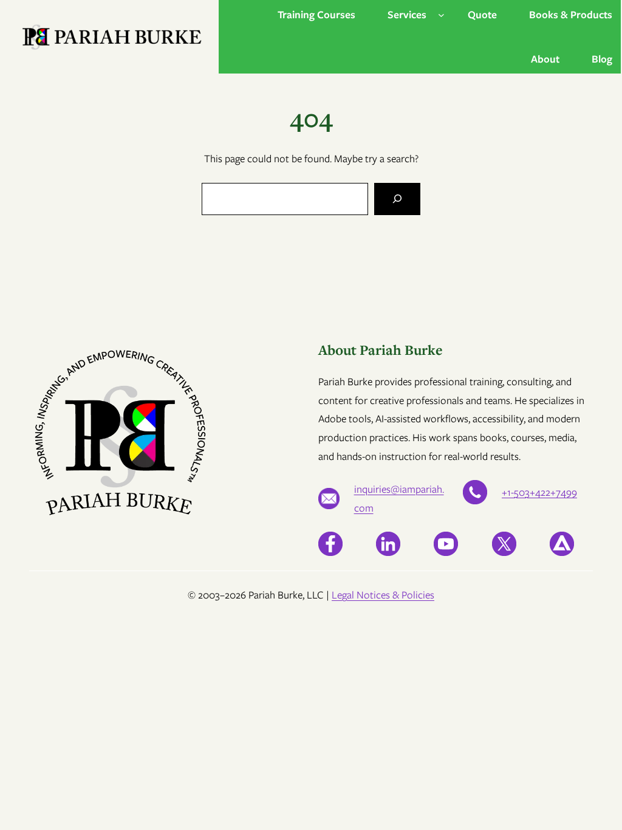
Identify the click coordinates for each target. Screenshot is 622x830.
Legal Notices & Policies (383, 595)
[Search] (397, 199)
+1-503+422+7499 (539, 492)
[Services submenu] (441, 15)
